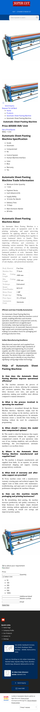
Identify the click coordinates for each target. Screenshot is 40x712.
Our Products (7, 633)
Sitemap (6, 639)
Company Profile (8, 630)
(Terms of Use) (25, 698)
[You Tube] (3, 621)
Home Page (7, 627)
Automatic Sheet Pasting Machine (19, 116)
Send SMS (21, 688)
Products (10, 113)
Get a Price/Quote (8, 130)
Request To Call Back (9, 108)
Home (9, 111)
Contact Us (6, 636)
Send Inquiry (9, 106)
